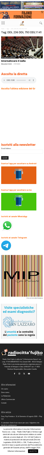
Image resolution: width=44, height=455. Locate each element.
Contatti (3, 403)
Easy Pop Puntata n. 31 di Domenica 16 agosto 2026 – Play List (21, 418)
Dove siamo (5, 392)
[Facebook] (15, 374)
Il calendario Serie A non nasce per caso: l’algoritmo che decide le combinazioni (20, 424)
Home (2, 29)
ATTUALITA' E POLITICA (8, 57)
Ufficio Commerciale (8, 399)
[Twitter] (24, 374)
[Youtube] (29, 374)
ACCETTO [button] (33, 451)
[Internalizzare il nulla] (22, 47)
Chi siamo (4, 389)
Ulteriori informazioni (16, 451)
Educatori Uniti (6, 64)
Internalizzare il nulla (13, 60)
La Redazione (5, 396)
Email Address (6, 148)
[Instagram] (19, 374)
